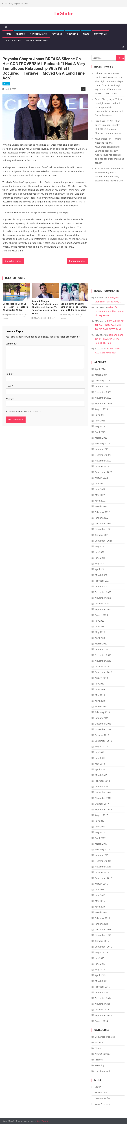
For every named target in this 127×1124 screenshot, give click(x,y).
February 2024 (102, 380)
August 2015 (101, 952)
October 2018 (102, 735)
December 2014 (103, 998)
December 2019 (103, 655)
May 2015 (100, 969)
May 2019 (100, 695)
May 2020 (100, 632)
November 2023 (103, 397)
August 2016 (101, 883)
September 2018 (103, 740)
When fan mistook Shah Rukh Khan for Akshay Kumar (109, 311)
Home (8, 33)
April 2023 (100, 432)
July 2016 (99, 889)
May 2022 (100, 494)
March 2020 (101, 643)
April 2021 (100, 569)
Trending (72, 33)
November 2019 (103, 660)
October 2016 (102, 872)
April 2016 (100, 906)
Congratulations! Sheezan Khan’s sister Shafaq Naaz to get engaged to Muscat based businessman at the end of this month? (78, 260)
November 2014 (103, 1003)
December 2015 (103, 929)
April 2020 (100, 637)
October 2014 (102, 1009)
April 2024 (100, 369)
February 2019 (102, 712)
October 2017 (102, 803)
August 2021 (101, 546)
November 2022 (103, 460)
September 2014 (103, 1015)
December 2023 (103, 392)
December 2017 (103, 792)
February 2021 (102, 580)
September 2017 (103, 809)
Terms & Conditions (37, 40)
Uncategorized (102, 1071)
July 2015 (99, 958)
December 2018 (103, 723)
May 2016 (100, 900)
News (86, 33)
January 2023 (101, 449)
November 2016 (103, 866)
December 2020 (103, 592)
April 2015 (100, 975)
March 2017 (101, 843)
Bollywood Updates (105, 1036)
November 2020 (103, 597)
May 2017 (100, 832)
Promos (20, 33)
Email (9, 386)
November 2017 (103, 798)
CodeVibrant (42, 1121)
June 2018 (100, 757)
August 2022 (101, 477)
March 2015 (101, 981)
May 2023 (100, 426)
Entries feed (101, 1092)
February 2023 (102, 443)
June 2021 (100, 557)
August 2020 (101, 615)
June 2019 (100, 689)
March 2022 (101, 506)
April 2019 (100, 700)
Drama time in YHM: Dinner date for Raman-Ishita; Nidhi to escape (74, 306)
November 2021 (103, 529)
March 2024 (101, 374)
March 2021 (101, 575)
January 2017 (101, 855)
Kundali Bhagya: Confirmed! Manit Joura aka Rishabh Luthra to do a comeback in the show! (45, 307)
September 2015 (103, 946)
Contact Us (100, 33)
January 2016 (101, 923)
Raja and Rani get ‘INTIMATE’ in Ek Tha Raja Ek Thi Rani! (109, 338)
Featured (57, 33)
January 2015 (101, 992)
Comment (12, 343)
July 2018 (99, 752)
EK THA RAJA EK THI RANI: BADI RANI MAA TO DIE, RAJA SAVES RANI (109, 325)
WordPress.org (102, 1104)
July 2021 (99, 552)
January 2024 (101, 386)
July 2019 (99, 683)
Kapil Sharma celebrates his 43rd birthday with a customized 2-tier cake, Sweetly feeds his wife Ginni (109, 174)
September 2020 (103, 609)
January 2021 (101, 586)
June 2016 (100, 895)
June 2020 (100, 626)
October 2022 (102, 466)
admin (63, 318)
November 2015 (103, 935)
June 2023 (100, 420)
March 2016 (101, 912)
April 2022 (100, 500)
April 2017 (100, 838)
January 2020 (101, 649)
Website (10, 398)
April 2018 (100, 769)
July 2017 (99, 820)
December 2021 (103, 523)
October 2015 (102, 940)
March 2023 (101, 437)
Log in (98, 1086)
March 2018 (101, 775)
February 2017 (102, 849)
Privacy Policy (13, 40)
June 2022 (100, 489)
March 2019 (101, 706)
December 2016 (103, 860)
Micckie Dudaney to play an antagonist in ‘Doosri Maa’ (15, 260)
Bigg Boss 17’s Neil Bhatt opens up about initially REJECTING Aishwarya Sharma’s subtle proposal (108, 126)
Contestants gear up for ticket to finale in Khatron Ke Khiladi (15, 306)
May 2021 (100, 563)
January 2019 (101, 717)
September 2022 (103, 472)
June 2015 (100, 963)
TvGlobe (64, 13)
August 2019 (101, 677)
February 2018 (102, 780)
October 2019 (102, 666)
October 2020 (102, 603)
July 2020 (99, 620)
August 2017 (101, 815)
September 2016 (103, 878)
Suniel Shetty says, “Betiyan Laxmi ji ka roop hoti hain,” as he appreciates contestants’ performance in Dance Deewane (109, 107)
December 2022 (103, 454)
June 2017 (100, 826)
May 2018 (100, 763)
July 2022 (99, 483)
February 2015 (102, 986)
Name (10, 373)
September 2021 (103, 540)
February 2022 (102, 512)
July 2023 (99, 414)
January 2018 (101, 786)
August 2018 (101, 746)
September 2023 (103, 403)
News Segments (38, 33)
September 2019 (103, 672)
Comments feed (103, 1098)
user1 (5, 318)
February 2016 (102, 918)
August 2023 (101, 409)
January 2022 (101, 517)
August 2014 (101, 1021)
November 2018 (103, 729)
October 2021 (102, 534)
